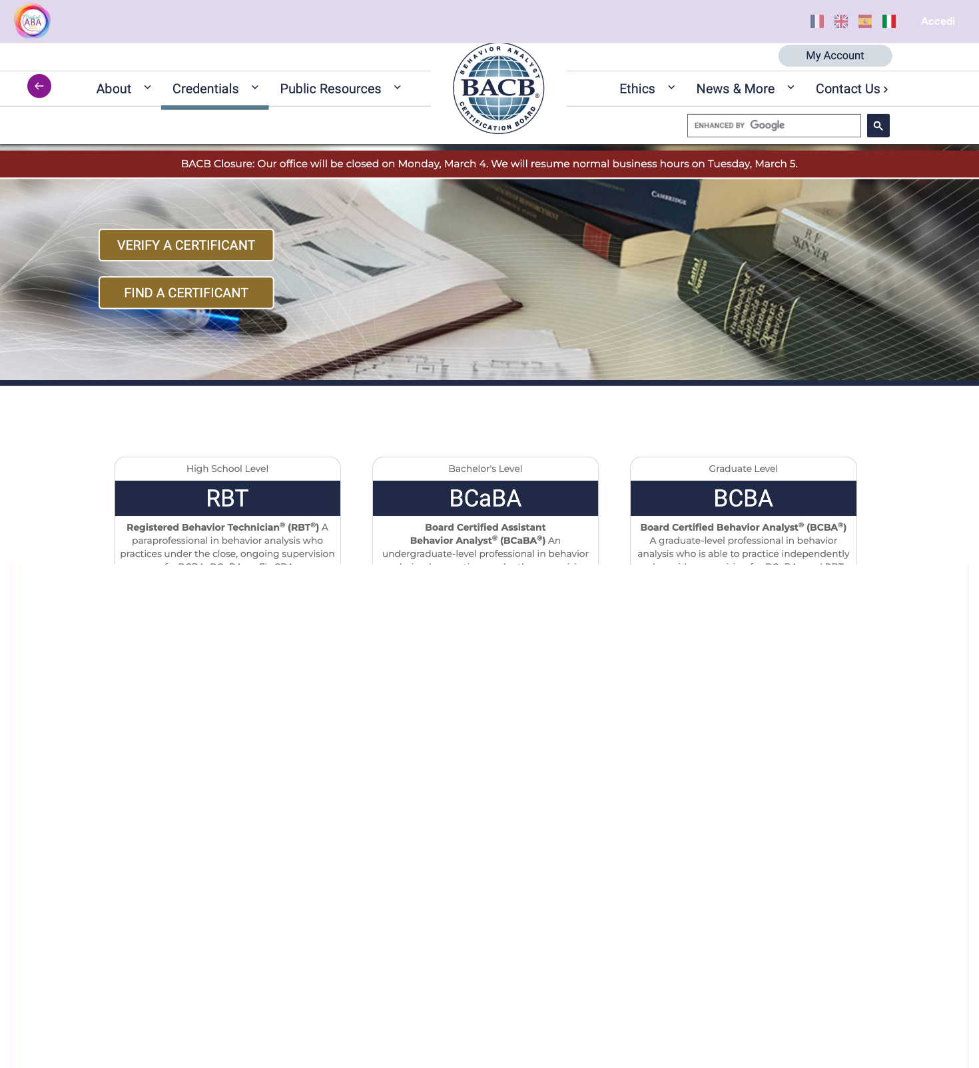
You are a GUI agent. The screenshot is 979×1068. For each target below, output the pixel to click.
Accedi (938, 21)
